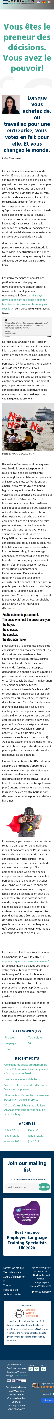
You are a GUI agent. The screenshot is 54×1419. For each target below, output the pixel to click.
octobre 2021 (12, 1141)
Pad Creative (20, 1375)
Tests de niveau (12, 1272)
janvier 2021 (35, 1135)
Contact (8, 1285)
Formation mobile (13, 1267)
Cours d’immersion (14, 1276)
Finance (9, 1037)
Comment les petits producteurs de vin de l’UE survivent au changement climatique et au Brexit (26, 1069)
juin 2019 (33, 1141)
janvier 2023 (12, 1129)
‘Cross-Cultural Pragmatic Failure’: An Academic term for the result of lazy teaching (25, 1110)
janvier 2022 (12, 1135)
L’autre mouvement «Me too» (22, 1079)
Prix (5, 1281)
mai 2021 (33, 1129)
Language (10, 1043)
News (8, 1049)
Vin (30, 1043)
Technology (35, 1037)
